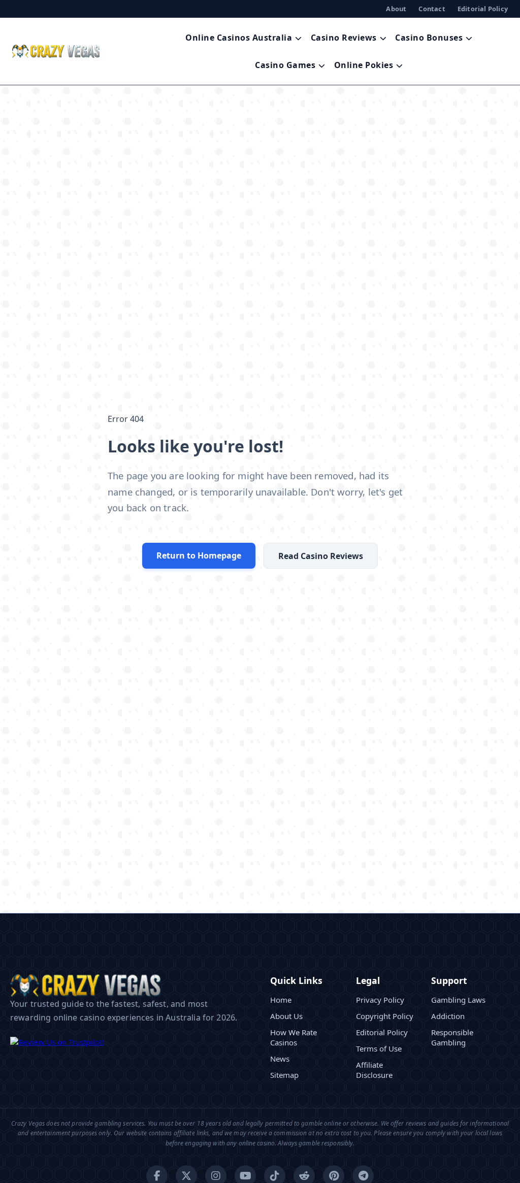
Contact (431, 8)
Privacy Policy (380, 1000)
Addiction (448, 1016)
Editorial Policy (483, 8)
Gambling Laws (458, 1000)
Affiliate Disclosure (374, 1070)
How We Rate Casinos (293, 1037)
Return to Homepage (198, 555)
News (279, 1059)
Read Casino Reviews (320, 556)
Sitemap (284, 1075)
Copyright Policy (384, 1016)
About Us (286, 1016)
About (396, 8)
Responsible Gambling (452, 1037)
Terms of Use (379, 1048)
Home (280, 1000)
